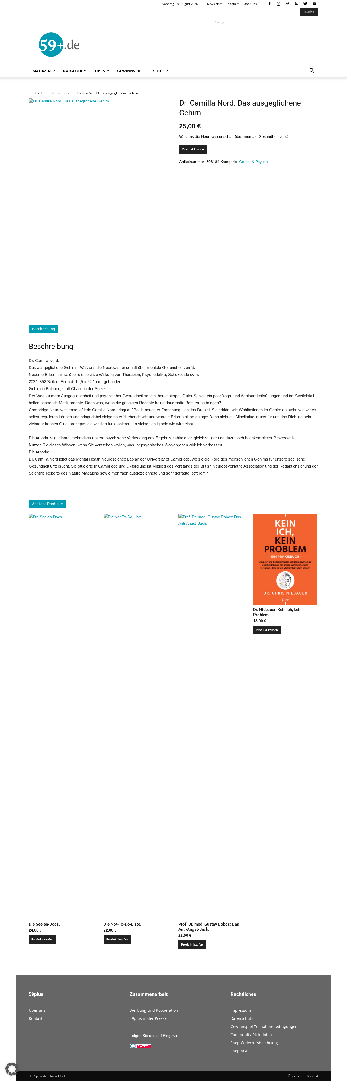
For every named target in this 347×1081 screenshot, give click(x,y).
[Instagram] (278, 4)
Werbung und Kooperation (154, 1010)
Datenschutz (241, 1018)
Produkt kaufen (193, 149)
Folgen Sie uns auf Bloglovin (154, 1035)
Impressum (240, 1010)
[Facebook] (269, 4)
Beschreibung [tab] (43, 329)
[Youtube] (314, 4)
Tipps (99, 70)
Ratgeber (72, 70)
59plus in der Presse (148, 1018)
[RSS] (296, 4)
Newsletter (214, 4)
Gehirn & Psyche (53, 93)
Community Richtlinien (251, 1034)
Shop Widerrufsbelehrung (254, 1042)
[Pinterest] (287, 4)
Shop (158, 70)
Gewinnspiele (131, 70)
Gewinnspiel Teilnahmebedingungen (264, 1026)
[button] (311, 71)
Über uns (250, 4)
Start (32, 93)
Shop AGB (239, 1050)
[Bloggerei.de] (140, 1047)
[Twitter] (305, 4)
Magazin (42, 70)
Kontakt (233, 4)
